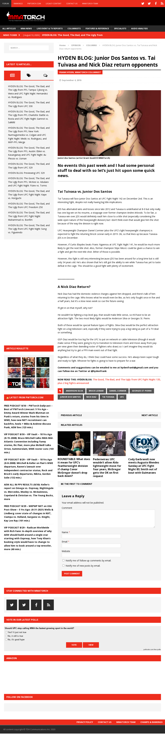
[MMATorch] (26, 16)
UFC (122, 397)
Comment (67, 507)
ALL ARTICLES (9, 28)
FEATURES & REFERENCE (97, 28)
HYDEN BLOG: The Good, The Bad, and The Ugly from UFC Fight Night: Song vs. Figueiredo (29, 229)
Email (65, 541)
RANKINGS (18, 3)
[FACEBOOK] (156, 3)
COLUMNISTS (74, 28)
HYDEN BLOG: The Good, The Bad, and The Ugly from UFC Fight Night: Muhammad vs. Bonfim (29, 216)
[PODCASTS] (162, 3)
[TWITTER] (143, 3)
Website (66, 551)
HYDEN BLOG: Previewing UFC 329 (26, 172)
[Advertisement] (28, 291)
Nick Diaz (91, 397)
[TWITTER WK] (149, 3)
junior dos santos (70, 397)
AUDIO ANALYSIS (139, 28)
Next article (150, 415)
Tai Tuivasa (108, 397)
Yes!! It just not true (17, 632)
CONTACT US (71, 3)
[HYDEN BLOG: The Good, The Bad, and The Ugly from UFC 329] (42, 372)
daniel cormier (117, 390)
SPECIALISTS (120, 28)
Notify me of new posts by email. (83, 565)
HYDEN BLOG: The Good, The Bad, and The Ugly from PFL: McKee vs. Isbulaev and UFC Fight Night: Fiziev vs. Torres (29, 182)
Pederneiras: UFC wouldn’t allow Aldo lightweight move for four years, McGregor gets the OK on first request (107, 467)
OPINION (76, 45)
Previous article (71, 415)
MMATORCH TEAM (90, 3)
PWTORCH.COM (34, 3)
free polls (157, 649)
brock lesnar (96, 390)
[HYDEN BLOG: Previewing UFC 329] (14, 383)
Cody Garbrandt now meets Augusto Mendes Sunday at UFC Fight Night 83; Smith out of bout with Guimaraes (143, 465)
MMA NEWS (26, 28)
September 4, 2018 (71, 80)
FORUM (5, 3)
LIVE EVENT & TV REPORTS (50, 28)
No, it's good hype (16, 639)
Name (65, 532)
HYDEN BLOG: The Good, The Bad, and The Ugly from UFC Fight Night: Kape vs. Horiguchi (29, 194)
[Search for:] (28, 48)
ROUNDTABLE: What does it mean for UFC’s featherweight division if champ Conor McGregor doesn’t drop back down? (74, 467)
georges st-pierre (142, 390)
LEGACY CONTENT (53, 3)
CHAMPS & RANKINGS (151, 722)
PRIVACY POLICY (85, 722)
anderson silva (74, 390)
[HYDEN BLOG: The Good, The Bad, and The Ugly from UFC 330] (28, 362)
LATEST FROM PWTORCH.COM (26, 397)
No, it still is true (15, 636)
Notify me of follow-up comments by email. (88, 560)
